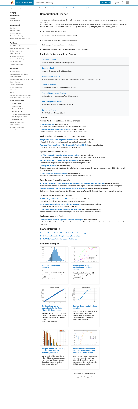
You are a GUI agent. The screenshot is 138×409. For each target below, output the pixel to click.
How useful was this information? (84, 374)
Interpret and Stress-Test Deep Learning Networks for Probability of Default (53, 351)
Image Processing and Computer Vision (21, 79)
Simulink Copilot (15, 30)
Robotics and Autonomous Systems (20, 95)
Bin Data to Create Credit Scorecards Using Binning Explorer (60, 204)
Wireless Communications (18, 90)
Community (39, 3)
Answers (91, 8)
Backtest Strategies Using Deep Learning (85, 307)
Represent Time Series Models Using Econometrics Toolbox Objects (63, 145)
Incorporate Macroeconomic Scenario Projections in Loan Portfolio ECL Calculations (84, 351)
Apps (75, 8)
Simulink (12, 28)
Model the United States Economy (51, 267)
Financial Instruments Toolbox (21, 114)
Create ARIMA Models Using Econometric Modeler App (58, 239)
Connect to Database (47, 124)
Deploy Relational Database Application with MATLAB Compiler (61, 219)
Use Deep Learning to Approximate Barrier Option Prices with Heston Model (52, 308)
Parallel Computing (16, 46)
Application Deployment (17, 56)
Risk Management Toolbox (19, 117)
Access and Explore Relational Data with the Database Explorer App (63, 233)
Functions (66, 8)
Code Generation (15, 54)
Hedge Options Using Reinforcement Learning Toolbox (82, 268)
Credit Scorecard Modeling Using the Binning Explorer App (60, 236)
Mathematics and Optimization (19, 74)
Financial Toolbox (17, 111)
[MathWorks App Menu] (127, 2)
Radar (12, 92)
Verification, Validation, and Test (19, 59)
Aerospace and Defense (17, 127)
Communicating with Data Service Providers (55, 129)
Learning (49, 3)
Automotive (13, 130)
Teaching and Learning (17, 64)
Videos (82, 8)
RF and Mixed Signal (16, 87)
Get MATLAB (105, 3)
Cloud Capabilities (15, 61)
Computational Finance (17, 100)
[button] (123, 2)
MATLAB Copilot (15, 20)
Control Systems (15, 82)
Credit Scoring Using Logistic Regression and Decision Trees (61, 209)
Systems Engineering (16, 51)
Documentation (44, 8)
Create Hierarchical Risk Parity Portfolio (53, 173)
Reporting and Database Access (19, 48)
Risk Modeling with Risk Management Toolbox (56, 199)
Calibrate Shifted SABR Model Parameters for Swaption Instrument (63, 189)
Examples (56, 8)
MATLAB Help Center (24, 3)
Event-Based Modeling (16, 36)
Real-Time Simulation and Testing (20, 38)
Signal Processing (15, 77)
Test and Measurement (17, 84)
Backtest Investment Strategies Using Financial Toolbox (59, 160)
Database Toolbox (17, 106)
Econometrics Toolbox (18, 109)
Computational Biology (17, 122)
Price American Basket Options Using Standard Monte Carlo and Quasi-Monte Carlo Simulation (72, 183)
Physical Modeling (15, 33)
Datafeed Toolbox (17, 104)
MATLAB (12, 18)
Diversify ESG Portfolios (48, 166)
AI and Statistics (15, 71)
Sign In (116, 3)
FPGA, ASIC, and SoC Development (20, 98)
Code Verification (15, 124)
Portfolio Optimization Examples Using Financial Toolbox (59, 155)
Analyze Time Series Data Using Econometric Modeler (58, 140)
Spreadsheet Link (17, 119)
